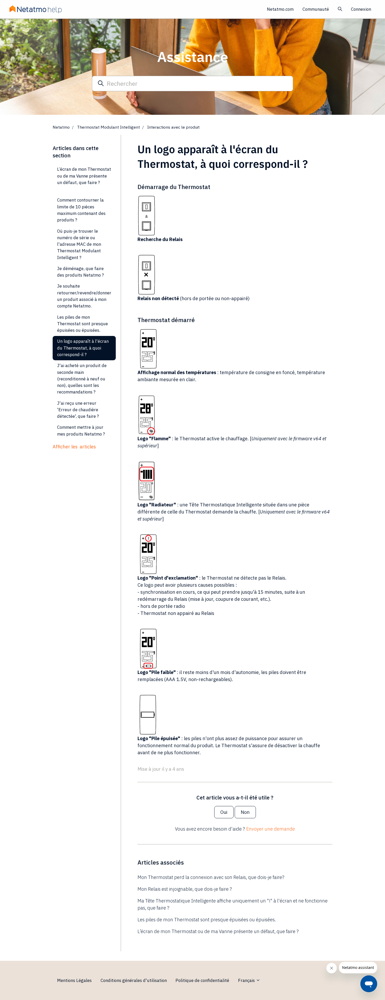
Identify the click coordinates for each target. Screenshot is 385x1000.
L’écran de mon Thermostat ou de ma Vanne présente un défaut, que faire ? (218, 931)
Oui (223, 812)
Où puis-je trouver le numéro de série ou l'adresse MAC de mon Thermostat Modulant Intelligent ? (79, 244)
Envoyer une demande (270, 829)
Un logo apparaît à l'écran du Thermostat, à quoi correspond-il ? (83, 347)
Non (245, 812)
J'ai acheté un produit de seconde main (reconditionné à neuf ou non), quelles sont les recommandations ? (82, 379)
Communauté (315, 9)
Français (247, 980)
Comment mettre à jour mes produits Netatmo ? (81, 430)
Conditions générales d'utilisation (134, 980)
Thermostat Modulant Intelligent (108, 127)
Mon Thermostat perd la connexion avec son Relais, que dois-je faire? (211, 877)
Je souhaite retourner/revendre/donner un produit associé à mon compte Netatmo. (84, 296)
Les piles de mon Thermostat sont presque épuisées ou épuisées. (207, 920)
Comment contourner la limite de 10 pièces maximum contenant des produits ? (81, 210)
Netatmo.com (280, 9)
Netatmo (61, 127)
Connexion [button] (361, 9)
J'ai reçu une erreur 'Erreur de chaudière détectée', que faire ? (78, 409)
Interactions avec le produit (173, 127)
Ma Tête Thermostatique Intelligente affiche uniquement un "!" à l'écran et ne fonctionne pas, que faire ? (233, 904)
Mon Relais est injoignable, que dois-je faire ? (185, 889)
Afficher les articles (74, 447)
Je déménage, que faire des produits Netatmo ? (80, 272)
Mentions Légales (74, 980)
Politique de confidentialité (202, 980)
